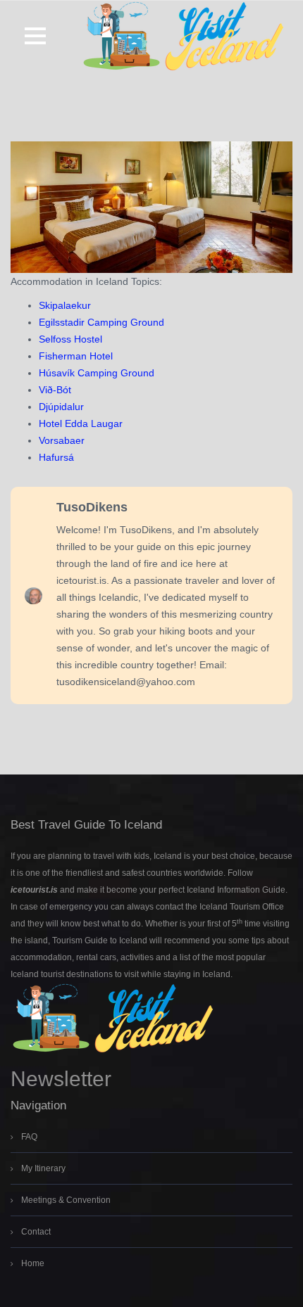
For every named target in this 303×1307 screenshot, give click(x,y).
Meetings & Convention (66, 1200)
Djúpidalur (61, 406)
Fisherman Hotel (76, 356)
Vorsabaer (62, 440)
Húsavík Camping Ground (96, 372)
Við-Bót (55, 389)
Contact (36, 1232)
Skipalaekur (65, 305)
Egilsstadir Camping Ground (101, 322)
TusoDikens (92, 507)
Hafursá (56, 457)
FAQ (29, 1137)
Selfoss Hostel (70, 339)
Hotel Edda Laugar (81, 423)
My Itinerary (43, 1168)
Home (32, 1263)
